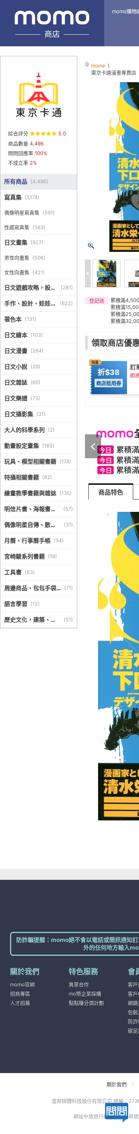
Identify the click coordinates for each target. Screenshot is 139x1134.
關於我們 (117, 1084)
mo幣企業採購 (85, 994)
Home (98, 65)
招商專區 (20, 994)
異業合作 (79, 984)
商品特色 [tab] (110, 492)
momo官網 (22, 984)
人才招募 (20, 1003)
